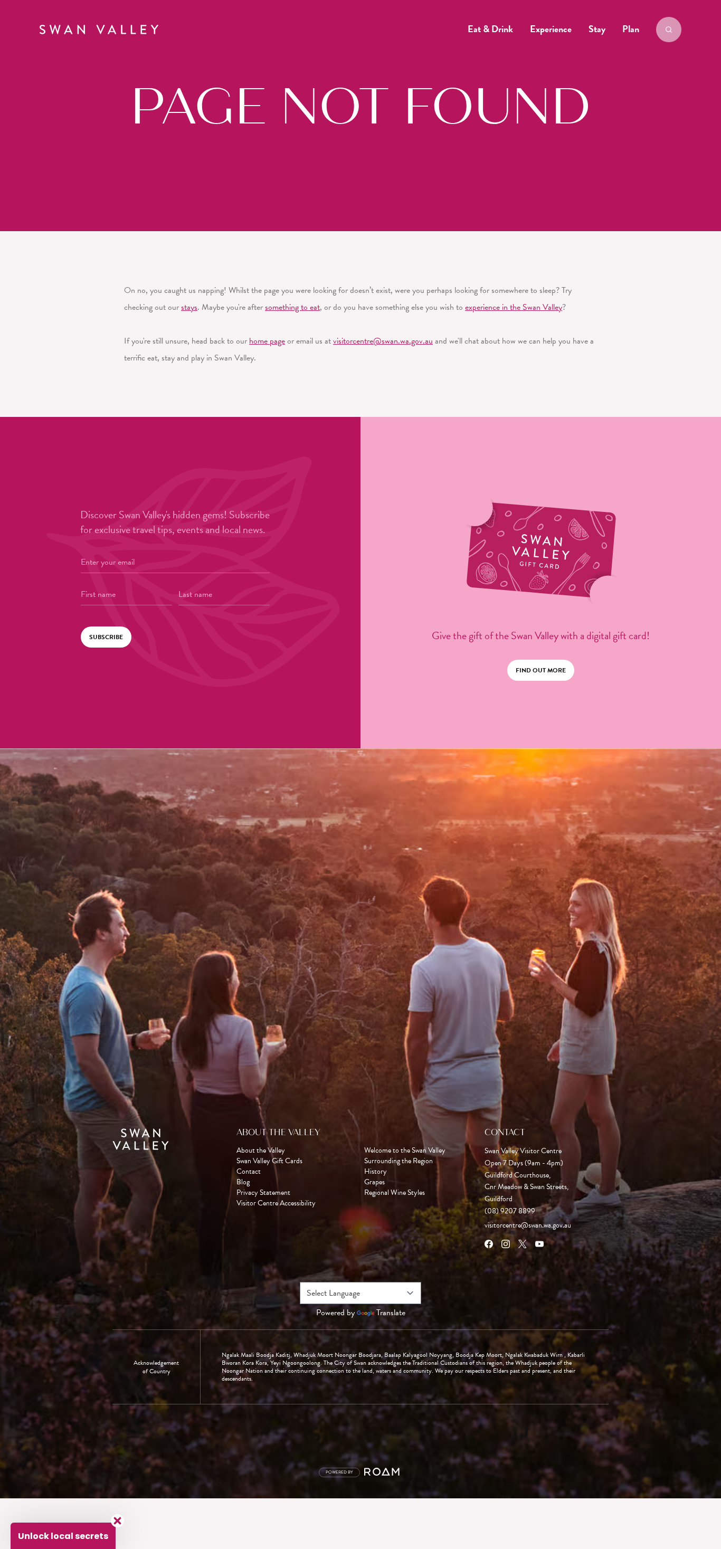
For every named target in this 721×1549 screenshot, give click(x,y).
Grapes (374, 1182)
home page (267, 341)
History (375, 1171)
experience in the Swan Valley (513, 307)
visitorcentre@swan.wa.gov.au (383, 341)
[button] (63, 1536)
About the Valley (260, 1150)
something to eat (292, 307)
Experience (551, 29)
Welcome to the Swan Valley (404, 1150)
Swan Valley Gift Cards (269, 1161)
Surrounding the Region (398, 1161)
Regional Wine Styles (394, 1192)
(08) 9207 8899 (510, 1211)
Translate (390, 1312)
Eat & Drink (490, 29)
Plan (630, 29)
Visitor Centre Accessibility (276, 1203)
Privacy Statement (263, 1192)
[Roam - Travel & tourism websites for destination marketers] (383, 1472)
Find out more (541, 670)
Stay (597, 29)
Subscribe (106, 637)
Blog (243, 1182)
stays (189, 307)
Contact (248, 1171)
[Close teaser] (117, 1520)
